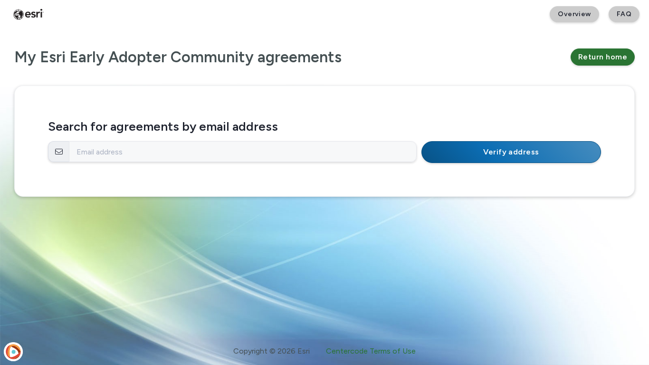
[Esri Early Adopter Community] (28, 14)
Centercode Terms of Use (371, 350)
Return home (602, 56)
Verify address (511, 151)
